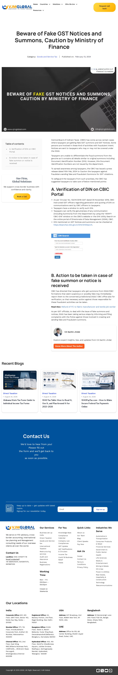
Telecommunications (104, 585)
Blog (78, 538)
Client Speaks (82, 541)
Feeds (60, 563)
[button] (45, 4)
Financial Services (103, 547)
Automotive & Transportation (102, 537)
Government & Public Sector (101, 551)
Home (35, 4)
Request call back (104, 7)
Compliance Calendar (63, 537)
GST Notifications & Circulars (65, 550)
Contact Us (81, 559)
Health (98, 555)
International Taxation (45, 547)
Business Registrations (45, 563)
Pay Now (80, 544)
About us (80, 533)
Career (80, 556)
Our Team (81, 535)
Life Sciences (101, 558)
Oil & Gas (99, 569)
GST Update (63, 546)
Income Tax (62, 554)
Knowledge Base (64, 533)
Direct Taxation (46, 538)
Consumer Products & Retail (104, 543)
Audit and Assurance (44, 558)
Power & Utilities (102, 572)
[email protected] (13, 559)
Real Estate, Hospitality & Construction (101, 577)
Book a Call (22, 197)
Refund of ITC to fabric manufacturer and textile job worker (89, 307)
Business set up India (46, 534)
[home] (17, 7)
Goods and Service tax (47, 542)
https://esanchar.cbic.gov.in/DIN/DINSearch (73, 225)
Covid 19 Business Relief (65, 558)
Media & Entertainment (102, 562)
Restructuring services (45, 553)
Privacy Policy (82, 567)
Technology (100, 582)
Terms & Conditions (81, 563)
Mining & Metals (102, 566)
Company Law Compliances (64, 542)
